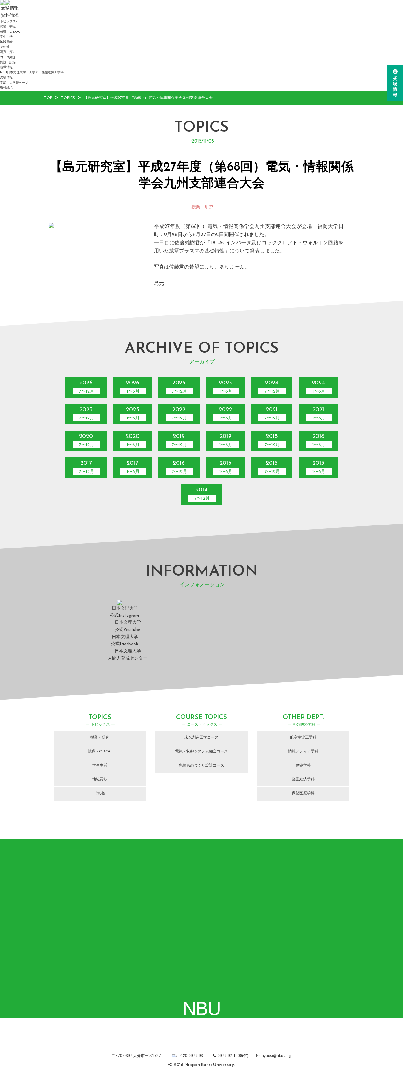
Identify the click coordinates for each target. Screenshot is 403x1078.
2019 (179, 440)
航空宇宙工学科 (303, 738)
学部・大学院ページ (14, 83)
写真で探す (8, 52)
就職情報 (6, 67)
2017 (86, 467)
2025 (179, 387)
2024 (272, 387)
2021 (272, 414)
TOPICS (68, 98)
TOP (48, 98)
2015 (272, 467)
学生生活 (6, 37)
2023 (86, 414)
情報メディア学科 (303, 751)
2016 (179, 467)
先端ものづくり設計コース (201, 766)
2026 (86, 387)
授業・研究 (8, 27)
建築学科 (303, 766)
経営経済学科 (303, 779)
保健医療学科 (303, 793)
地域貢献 (6, 42)
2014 (202, 494)
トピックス (8, 21)
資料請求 (6, 88)
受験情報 (6, 77)
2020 (86, 440)
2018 (272, 440)
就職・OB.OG (10, 32)
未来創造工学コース (201, 738)
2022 (179, 414)
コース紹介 (8, 57)
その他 (4, 47)
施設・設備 (8, 62)
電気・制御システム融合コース (201, 751)
